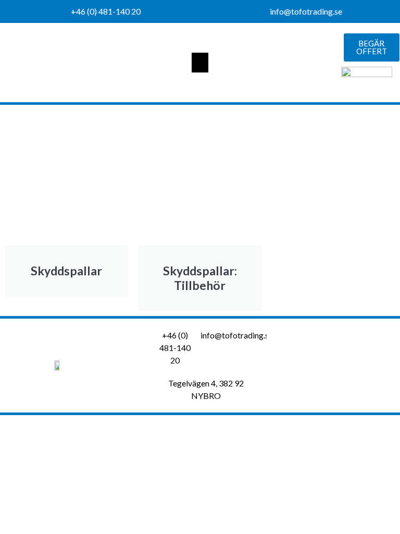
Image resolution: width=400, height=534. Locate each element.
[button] (200, 62)
